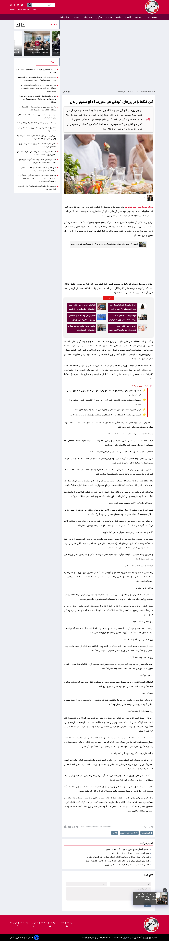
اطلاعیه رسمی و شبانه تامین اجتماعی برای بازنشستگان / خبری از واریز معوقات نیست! (82, 318)
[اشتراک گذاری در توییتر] (77, 827)
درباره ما (76, 17)
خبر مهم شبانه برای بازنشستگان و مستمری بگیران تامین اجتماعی (36, 71)
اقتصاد (128, 17)
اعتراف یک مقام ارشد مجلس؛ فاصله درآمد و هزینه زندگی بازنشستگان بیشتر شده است (104, 244)
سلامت (109, 17)
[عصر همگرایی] (121, 7)
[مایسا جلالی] (150, 198)
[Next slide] (18, 25)
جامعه (119, 17)
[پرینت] (63, 92)
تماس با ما (64, 17)
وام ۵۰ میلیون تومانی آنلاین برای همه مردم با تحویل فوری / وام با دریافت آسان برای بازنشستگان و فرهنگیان (122, 308)
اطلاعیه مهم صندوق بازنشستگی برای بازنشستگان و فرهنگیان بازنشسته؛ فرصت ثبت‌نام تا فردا (105, 414)
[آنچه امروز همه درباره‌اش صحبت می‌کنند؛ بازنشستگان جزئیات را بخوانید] (161, 903)
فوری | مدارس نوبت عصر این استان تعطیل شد (130, 853)
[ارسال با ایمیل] (69, 92)
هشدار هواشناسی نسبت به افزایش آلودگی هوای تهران (127, 864)
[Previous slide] (23, 25)
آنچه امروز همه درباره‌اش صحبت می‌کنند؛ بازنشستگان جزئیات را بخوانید (146, 896)
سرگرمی (99, 17)
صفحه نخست (151, 17)
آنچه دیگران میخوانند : (139, 385)
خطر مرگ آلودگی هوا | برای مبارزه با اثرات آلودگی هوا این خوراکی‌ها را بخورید (117, 857)
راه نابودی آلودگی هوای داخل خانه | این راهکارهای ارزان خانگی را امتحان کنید (117, 860)
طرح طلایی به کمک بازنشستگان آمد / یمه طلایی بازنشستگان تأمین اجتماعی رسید (38, 169)
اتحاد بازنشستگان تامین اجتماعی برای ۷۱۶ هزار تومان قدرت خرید (37, 129)
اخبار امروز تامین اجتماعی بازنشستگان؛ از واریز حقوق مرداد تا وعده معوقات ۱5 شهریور (37, 161)
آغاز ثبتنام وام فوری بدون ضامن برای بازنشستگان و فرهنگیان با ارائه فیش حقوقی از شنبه (82, 308)
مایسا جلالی (142, 198)
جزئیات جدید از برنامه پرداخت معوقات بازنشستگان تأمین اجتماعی (82, 328)
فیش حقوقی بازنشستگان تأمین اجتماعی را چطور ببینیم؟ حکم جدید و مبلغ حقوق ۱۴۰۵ (108, 409)
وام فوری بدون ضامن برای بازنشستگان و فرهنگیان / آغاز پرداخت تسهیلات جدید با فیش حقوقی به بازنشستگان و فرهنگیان (122, 329)
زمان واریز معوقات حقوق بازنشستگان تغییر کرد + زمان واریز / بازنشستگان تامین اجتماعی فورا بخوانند (105, 402)
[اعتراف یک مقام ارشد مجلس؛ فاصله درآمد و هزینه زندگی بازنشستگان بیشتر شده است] (142, 244)
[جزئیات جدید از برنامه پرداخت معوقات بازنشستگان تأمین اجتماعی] (101, 328)
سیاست (138, 17)
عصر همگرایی (128, 937)
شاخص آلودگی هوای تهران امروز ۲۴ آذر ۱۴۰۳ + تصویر (127, 849)
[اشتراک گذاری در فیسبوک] (65, 827)
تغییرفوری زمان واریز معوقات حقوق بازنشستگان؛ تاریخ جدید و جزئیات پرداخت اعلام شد (36, 137)
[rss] (22, 5)
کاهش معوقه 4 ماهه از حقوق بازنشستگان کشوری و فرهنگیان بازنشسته (37, 145)
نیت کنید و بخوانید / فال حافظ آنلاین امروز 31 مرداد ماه (36, 122)
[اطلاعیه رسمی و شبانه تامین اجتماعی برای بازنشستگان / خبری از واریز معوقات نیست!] (101, 318)
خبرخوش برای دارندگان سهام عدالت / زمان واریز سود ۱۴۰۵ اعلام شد (37, 188)
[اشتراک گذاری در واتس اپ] (73, 826)
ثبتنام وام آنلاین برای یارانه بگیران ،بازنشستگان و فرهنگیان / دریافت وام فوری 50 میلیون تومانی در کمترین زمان (104, 392)
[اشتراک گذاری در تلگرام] (69, 827)
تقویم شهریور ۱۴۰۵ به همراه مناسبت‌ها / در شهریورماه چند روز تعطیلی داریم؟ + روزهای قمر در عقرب (37, 79)
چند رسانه (88, 17)
